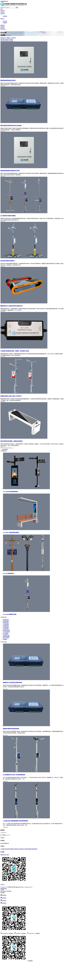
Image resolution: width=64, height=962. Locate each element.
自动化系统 (7, 849)
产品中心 (2, 12)
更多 (6, 451)
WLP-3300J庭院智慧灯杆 (8, 573)
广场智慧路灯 (6, 624)
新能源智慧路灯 (6, 636)
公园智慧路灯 (6, 628)
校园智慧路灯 (6, 619)
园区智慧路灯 (6, 621)
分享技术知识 (5, 449)
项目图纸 (5, 16)
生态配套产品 (6, 634)
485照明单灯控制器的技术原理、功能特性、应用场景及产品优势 (14, 350)
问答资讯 (5, 22)
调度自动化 (22, 849)
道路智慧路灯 (6, 625)
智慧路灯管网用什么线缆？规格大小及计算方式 (11, 396)
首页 (1, 9)
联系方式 (2, 28)
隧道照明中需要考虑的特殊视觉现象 (11, 728)
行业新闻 (11, 39)
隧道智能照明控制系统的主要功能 (8, 80)
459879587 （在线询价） (21, 933)
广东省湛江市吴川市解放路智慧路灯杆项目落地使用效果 (15, 820)
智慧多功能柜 (6, 637)
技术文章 (5, 21)
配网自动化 (16, 849)
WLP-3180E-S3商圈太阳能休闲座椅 (11, 532)
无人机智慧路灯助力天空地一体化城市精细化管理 (14, 774)
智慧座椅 (5, 639)
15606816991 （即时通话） (8, 933)
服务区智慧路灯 (6, 630)
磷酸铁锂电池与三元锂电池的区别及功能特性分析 (11, 305)
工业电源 (2, 849)
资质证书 (2, 25)
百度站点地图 (3, 888)
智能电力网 (3, 37)
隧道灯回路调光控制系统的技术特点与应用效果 (11, 125)
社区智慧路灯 (6, 627)
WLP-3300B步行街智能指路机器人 (10, 491)
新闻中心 (2, 18)
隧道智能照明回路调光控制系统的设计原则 (10, 170)
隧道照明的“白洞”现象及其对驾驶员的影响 (12, 682)
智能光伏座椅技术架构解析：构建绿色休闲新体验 (11, 441)
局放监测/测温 (34, 849)
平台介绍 (2, 843)
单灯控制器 (5, 633)
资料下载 (2, 13)
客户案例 (2, 26)
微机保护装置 (28, 849)
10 (10, 447)
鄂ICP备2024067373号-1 (19, 887)
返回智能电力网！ (4, 1)
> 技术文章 (13, 37)
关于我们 (2, 10)
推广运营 (7, 854)
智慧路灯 (9, 37)
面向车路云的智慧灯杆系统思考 (7, 260)
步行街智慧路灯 (6, 631)
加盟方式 (2, 854)
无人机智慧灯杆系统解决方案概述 (8, 215)
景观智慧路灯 (6, 622)
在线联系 (2, 837)
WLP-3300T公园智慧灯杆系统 (9, 614)
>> (11, 447)
